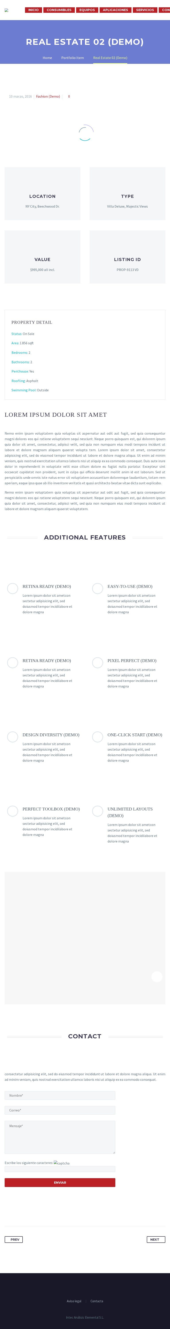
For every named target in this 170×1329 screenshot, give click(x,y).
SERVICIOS (145, 10)
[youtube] (91, 1285)
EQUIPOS (87, 10)
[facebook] (79, 1285)
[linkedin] (85, 1285)
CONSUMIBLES (59, 10)
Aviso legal (74, 1301)
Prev (15, 1240)
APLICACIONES (115, 10)
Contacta (97, 1301)
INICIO (33, 10)
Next (154, 1240)
